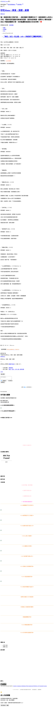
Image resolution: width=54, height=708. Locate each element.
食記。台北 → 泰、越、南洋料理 (16, 369)
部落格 (4, 29)
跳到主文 (3, 13)
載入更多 (2, 374)
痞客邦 (10, 364)
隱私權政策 (34, 689)
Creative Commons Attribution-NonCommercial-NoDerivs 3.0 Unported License (30, 686)
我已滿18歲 (3, 705)
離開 (7, 705)
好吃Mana (3, 356)
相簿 (4, 27)
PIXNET (17, 689)
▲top (2, 371)
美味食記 (11, 367)
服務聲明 (39, 689)
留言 (13, 364)
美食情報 (11, 25)
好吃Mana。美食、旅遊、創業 (15, 10)
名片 (4, 30)
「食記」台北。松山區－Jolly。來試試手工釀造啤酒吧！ (23, 36)
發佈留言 (2, 382)
